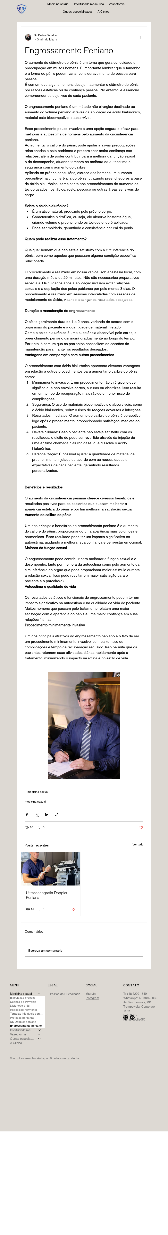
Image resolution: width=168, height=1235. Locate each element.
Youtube (91, 993)
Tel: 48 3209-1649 (135, 993)
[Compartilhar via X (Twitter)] (37, 815)
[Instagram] (125, 1017)
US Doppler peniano (23, 1021)
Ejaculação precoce (22, 997)
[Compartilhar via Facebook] (27, 815)
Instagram (92, 998)
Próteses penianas (22, 1017)
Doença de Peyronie (23, 1001)
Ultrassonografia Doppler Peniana (46, 895)
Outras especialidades (22, 1038)
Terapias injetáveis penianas (27, 1013)
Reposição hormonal (23, 1009)
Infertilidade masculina (22, 1030)
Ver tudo (138, 844)
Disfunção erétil (20, 1005)
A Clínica (16, 1043)
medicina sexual (37, 791)
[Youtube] (132, 1017)
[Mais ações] (140, 37)
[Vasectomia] (39, 1034)
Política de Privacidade (65, 994)
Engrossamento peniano (26, 1025)
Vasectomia (18, 1034)
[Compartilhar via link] (57, 815)
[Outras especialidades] (39, 1038)
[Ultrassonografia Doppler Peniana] (50, 868)
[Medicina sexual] (39, 994)
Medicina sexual (21, 993)
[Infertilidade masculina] (39, 1030)
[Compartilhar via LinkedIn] (47, 815)
